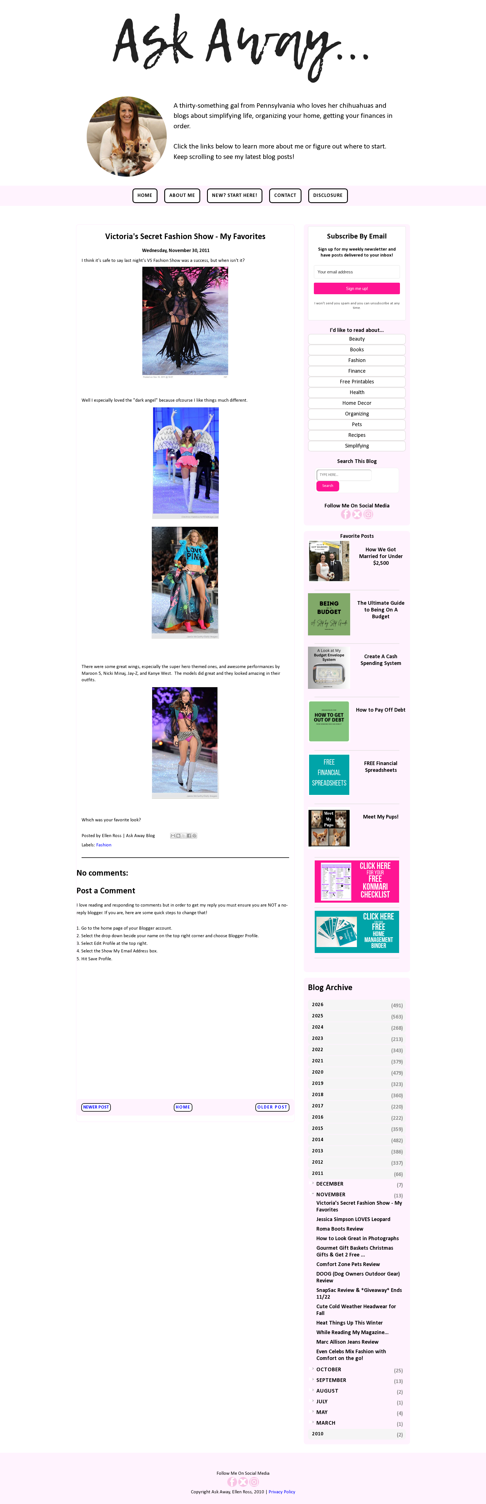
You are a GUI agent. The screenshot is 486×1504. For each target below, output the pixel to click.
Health (357, 392)
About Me (182, 195)
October (328, 1370)
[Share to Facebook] (189, 835)
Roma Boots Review (339, 1229)
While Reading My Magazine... (352, 1333)
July (322, 1402)
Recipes (357, 435)
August (327, 1391)
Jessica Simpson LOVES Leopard (353, 1219)
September (331, 1380)
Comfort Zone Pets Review (348, 1264)
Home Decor (357, 403)
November (331, 1195)
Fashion (103, 845)
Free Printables (357, 382)
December (330, 1184)
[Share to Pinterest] (194, 835)
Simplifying (357, 446)
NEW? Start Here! (234, 195)
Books (357, 350)
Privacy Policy (282, 1492)
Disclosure (328, 195)
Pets (357, 425)
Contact (285, 195)
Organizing (357, 414)
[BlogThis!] (178, 835)
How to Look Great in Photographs (357, 1239)
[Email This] (173, 835)
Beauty (357, 339)
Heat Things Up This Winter (349, 1323)
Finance (357, 371)
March (326, 1423)
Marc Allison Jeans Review (347, 1342)
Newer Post (96, 1107)
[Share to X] (183, 835)
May (322, 1412)
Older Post (272, 1107)
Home (145, 195)
